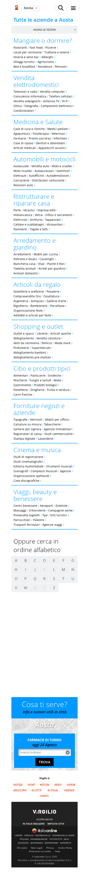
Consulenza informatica (29, 96)
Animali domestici (25, 273)
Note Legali (36, 848)
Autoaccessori (44, 171)
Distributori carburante (48, 180)
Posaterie (53, 291)
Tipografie (20, 419)
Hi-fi (64, 101)
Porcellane (57, 306)
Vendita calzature (48, 338)
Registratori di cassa (27, 434)
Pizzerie (50, 47)
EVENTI (44, 796)
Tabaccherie (52, 424)
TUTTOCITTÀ (55, 839)
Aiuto (57, 851)
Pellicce (47, 343)
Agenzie (65, 471)
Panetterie (20, 390)
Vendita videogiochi (27, 101)
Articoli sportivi (60, 333)
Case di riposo (23, 143)
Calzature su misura (27, 424)
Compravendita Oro (27, 296)
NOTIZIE (18, 785)
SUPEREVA (65, 843)
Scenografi (20, 471)
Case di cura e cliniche (29, 129)
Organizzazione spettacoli (31, 476)
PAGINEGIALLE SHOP (63, 836)
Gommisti (63, 171)
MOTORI (44, 785)
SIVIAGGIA (23, 843)
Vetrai (39, 215)
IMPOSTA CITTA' (55, 823)
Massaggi (19, 510)
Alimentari (20, 375)
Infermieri (60, 138)
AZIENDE (69, 790)
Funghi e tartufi (40, 380)
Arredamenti (22, 254)
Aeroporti (46, 506)
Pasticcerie (38, 375)
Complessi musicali (44, 471)
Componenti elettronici (57, 106)
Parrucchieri (21, 520)
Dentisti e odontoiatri (50, 143)
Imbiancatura (22, 215)
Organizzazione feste (28, 310)
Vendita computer (52, 92)
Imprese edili (46, 210)
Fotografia (31, 106)
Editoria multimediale (28, 466)
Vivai (41, 264)
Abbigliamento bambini (29, 352)
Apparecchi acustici (52, 148)
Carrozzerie (21, 180)
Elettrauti (19, 176)
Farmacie (19, 138)
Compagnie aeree (60, 510)
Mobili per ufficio (57, 419)
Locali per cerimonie (27, 52)
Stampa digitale (24, 439)
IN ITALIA (53, 790)
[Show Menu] (73, 8)
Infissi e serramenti (59, 215)
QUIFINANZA (36, 843)
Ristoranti (20, 47)
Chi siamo (22, 848)
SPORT (31, 785)
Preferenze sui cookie (40, 851)
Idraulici (29, 210)
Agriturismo (45, 62)
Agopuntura (21, 134)
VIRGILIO (29, 836)
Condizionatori (23, 111)
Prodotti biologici (45, 385)
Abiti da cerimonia (26, 343)
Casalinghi (47, 259)
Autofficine (36, 176)
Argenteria (20, 301)
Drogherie (37, 390)
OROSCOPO (19, 790)
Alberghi (47, 57)
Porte (17, 210)
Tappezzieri (53, 220)
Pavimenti (20, 229)
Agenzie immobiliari (58, 429)
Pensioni (61, 66)
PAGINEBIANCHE (39, 839)
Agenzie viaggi (52, 525)
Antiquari (37, 301)
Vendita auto (40, 166)
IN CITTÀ (36, 790)
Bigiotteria (20, 306)
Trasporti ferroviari (26, 525)
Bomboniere (38, 306)
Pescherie (20, 380)
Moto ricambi (22, 171)
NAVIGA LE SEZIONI (44, 29)
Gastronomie (22, 385)
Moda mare (63, 343)
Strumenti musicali (59, 466)
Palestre (38, 520)
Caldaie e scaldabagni (28, 224)
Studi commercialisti (58, 434)
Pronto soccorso (40, 138)
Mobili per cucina (46, 254)
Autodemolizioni (58, 176)
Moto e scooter (62, 166)
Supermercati (41, 348)
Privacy (50, 848)
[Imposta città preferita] (16, 8)
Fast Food (36, 47)
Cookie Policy (65, 848)
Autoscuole (21, 166)
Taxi (45, 515)
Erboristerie (37, 510)
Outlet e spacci (23, 333)
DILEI (66, 839)
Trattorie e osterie (56, 52)
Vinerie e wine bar (26, 57)
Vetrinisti (36, 419)
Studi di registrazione (28, 457)
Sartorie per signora (27, 429)
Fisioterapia (41, 134)
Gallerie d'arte (56, 301)
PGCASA (24, 839)
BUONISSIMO (51, 843)
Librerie (42, 333)
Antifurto (36, 220)
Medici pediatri (58, 129)
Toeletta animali (24, 268)
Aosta (28, 8)
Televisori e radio (25, 92)
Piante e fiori (56, 264)
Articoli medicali (24, 148)
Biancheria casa (24, 264)
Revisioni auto (23, 185)
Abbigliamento (23, 338)
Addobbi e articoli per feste (32, 315)
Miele (57, 380)
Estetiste (61, 506)
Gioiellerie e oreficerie (28, 291)
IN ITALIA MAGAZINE (34, 823)
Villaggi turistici (24, 62)
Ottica (17, 106)
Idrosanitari (55, 224)
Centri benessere (25, 506)
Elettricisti (20, 220)
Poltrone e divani (25, 259)
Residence (45, 66)
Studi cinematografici (28, 462)
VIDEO (57, 785)
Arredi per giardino (51, 268)
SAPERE (71, 785)
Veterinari (58, 134)
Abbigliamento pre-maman (32, 357)
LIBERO (19, 836)
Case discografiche (26, 481)
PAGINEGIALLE (43, 836)
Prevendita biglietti (26, 515)
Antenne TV (51, 101)
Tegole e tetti (39, 229)
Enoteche (54, 375)
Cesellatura (51, 296)
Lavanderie (45, 439)
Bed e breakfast (24, 66)
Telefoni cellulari (60, 96)
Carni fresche (22, 394)
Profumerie (21, 348)
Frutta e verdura (58, 390)
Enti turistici (58, 515)
